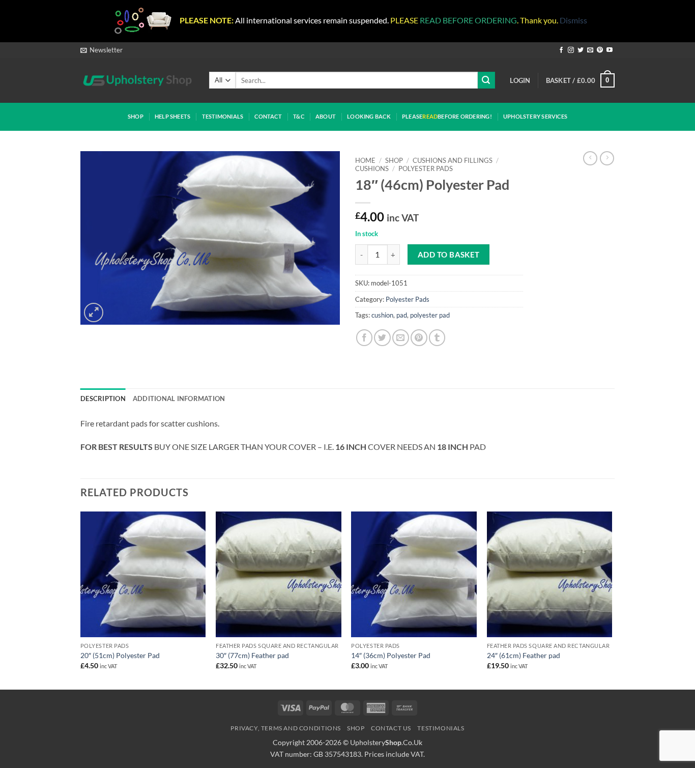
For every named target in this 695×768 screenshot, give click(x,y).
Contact (268, 116)
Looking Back (369, 116)
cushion (382, 315)
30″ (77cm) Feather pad (252, 655)
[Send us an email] (590, 50)
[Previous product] (607, 158)
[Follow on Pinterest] (600, 50)
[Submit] (486, 80)
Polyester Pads (425, 168)
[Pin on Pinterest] (419, 337)
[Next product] (590, 158)
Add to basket (449, 254)
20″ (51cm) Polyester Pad (120, 655)
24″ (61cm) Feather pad (523, 655)
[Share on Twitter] (382, 337)
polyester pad (430, 315)
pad (401, 315)
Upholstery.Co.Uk (386, 742)
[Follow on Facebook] (561, 50)
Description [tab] (103, 398)
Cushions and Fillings (453, 160)
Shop (135, 116)
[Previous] (81, 599)
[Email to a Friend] (400, 337)
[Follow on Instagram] (571, 50)
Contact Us (391, 728)
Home (365, 160)
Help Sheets (172, 116)
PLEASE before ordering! (447, 116)
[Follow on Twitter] (580, 50)
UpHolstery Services (535, 116)
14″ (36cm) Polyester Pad (390, 655)
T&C (298, 116)
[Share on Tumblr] (437, 337)
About (325, 116)
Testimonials (223, 116)
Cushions (372, 168)
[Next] (611, 599)
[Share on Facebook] (364, 337)
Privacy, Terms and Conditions (285, 728)
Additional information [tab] (179, 398)
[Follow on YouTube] (609, 50)
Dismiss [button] (573, 20)
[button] (101, 50)
